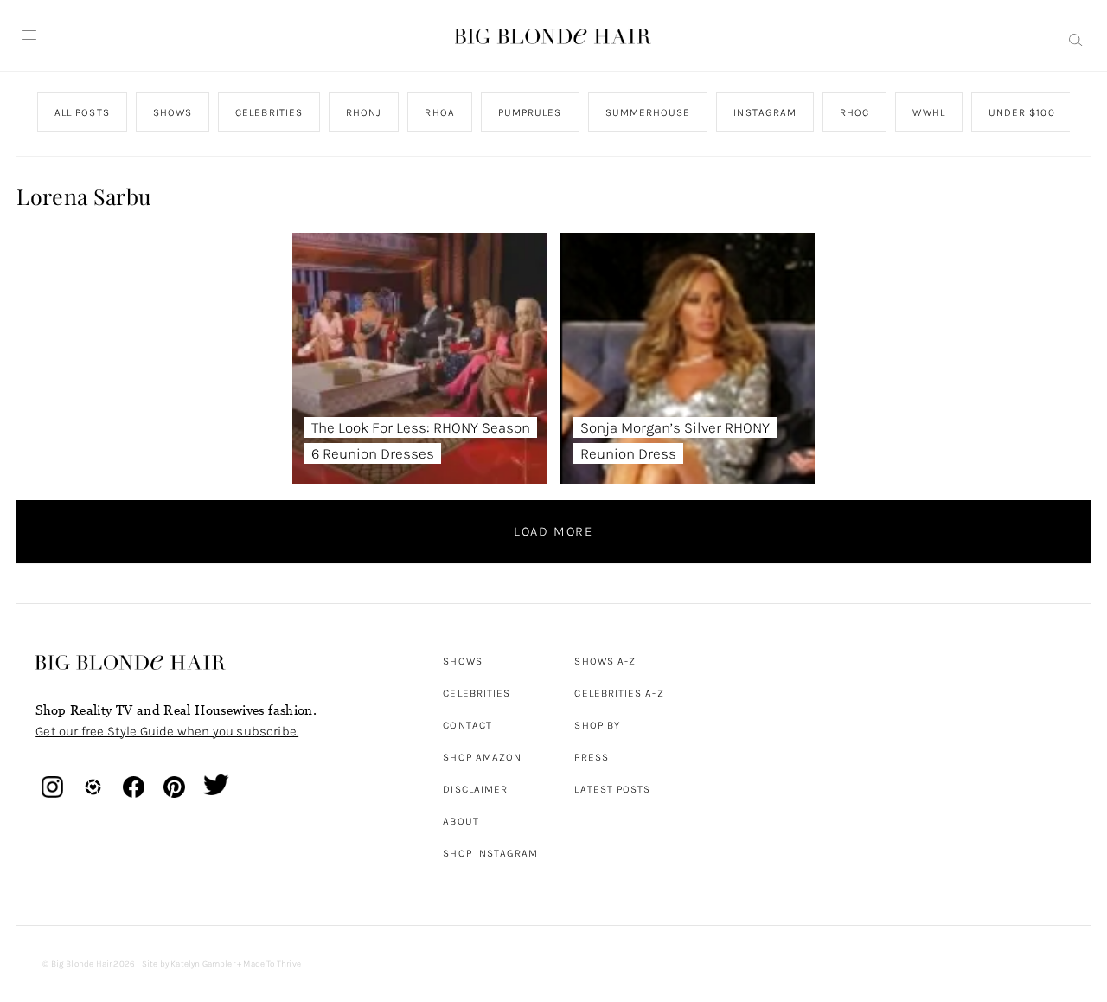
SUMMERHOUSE (648, 112)
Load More (553, 531)
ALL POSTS (82, 112)
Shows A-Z (605, 661)
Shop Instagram (490, 853)
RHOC (854, 112)
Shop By (597, 725)
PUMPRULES (530, 112)
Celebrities (476, 693)
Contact (467, 725)
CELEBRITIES (269, 112)
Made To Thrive (272, 964)
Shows (462, 661)
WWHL (929, 112)
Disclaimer (475, 789)
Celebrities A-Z (618, 693)
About (460, 821)
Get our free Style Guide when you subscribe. (166, 731)
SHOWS (172, 112)
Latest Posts (612, 789)
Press (591, 757)
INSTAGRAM (765, 112)
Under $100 (1022, 112)
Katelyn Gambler (202, 964)
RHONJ (363, 112)
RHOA (440, 112)
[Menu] (29, 35)
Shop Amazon (482, 757)
